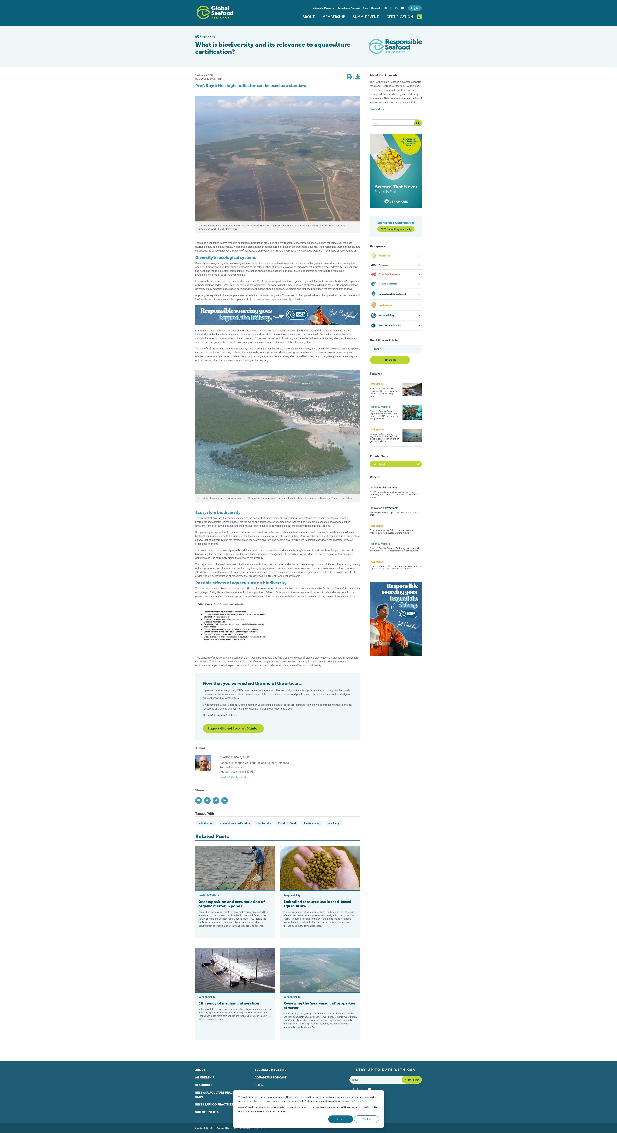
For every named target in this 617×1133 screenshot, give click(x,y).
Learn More (377, 109)
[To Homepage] (215, 12)
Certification (399, 17)
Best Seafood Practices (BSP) (218, 1104)
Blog (365, 8)
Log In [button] (415, 8)
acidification (205, 823)
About (309, 17)
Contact (375, 8)
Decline (366, 1119)
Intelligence (377, 383)
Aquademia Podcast (349, 8)
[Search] (418, 123)
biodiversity (264, 823)
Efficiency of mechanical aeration (228, 1003)
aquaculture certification (235, 823)
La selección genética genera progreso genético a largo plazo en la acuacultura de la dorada (395, 567)
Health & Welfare (380, 406)
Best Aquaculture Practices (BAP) (218, 1095)
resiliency (334, 823)
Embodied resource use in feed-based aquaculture (317, 903)
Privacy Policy (360, 1101)
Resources (203, 1085)
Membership (333, 17)
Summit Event (366, 17)
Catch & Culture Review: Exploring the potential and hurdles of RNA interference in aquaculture (384, 415)
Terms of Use (259, 1128)
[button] (349, 77)
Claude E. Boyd (287, 823)
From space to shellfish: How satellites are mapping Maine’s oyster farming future (384, 392)
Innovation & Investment (384, 487)
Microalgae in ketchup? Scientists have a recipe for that (396, 513)
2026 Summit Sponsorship (395, 229)
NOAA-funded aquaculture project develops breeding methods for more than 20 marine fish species (394, 494)
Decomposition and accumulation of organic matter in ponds (231, 903)
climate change (312, 823)
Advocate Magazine (324, 8)
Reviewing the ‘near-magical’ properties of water (319, 1005)
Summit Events (207, 1112)
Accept (340, 1119)
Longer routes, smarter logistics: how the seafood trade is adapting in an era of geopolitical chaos (384, 438)
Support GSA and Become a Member (233, 728)
